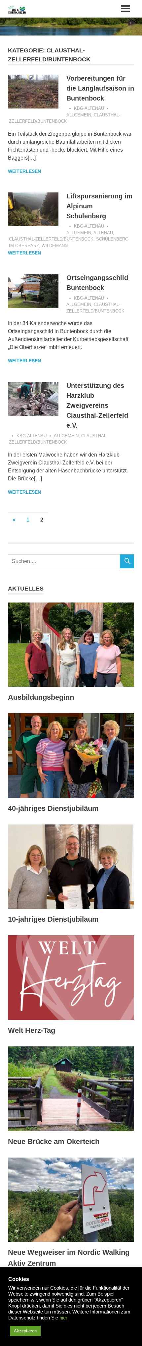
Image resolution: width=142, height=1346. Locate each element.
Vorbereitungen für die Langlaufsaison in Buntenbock (100, 88)
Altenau (103, 232)
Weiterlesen (24, 171)
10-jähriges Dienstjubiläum (53, 919)
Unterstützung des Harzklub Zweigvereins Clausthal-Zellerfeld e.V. (97, 405)
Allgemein (78, 114)
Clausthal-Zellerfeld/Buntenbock (51, 239)
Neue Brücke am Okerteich (53, 1141)
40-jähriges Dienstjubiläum (53, 808)
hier (63, 1317)
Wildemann (55, 245)
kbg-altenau (89, 108)
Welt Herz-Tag (31, 1030)
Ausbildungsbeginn (41, 697)
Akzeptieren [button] (25, 1330)
